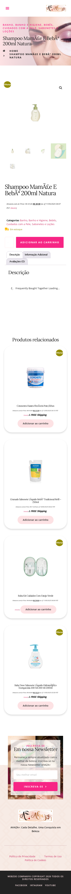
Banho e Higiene (28, 24)
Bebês (48, 24)
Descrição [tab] (14, 254)
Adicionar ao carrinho (39, 242)
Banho (8, 24)
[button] (7, 8)
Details (13, 208)
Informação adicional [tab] (36, 254)
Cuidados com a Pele (20, 28)
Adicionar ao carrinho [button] (35, 423)
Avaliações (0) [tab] (17, 261)
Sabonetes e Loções (43, 224)
